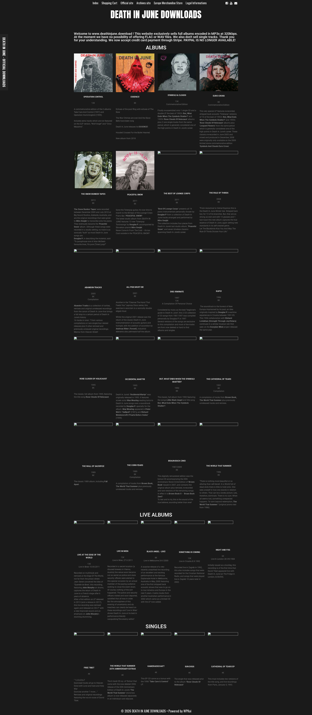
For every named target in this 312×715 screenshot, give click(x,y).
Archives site (143, 3)
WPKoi (187, 710)
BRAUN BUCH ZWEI (177, 461)
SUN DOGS (189, 666)
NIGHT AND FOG (223, 550)
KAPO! (219, 291)
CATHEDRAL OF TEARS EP (223, 666)
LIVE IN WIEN (122, 551)
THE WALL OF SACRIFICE (93, 466)
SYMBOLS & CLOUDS (177, 95)
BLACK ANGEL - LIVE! (156, 551)
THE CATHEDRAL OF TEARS (218, 379)
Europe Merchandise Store (168, 3)
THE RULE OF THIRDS (218, 193)
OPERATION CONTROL (93, 97)
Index (95, 3)
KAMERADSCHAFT (156, 666)
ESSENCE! (135, 97)
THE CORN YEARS (135, 465)
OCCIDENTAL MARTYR (135, 379)
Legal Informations (196, 3)
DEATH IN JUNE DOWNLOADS (156, 14)
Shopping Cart (109, 3)
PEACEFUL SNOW (135, 195)
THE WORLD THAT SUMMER (218, 466)
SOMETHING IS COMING (189, 552)
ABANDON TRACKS (93, 287)
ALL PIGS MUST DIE (135, 287)
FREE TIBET (89, 668)
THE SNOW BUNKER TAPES (93, 194)
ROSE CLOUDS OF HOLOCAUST (93, 379)
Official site (127, 3)
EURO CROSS (219, 96)
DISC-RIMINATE (177, 292)
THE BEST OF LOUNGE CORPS (177, 193)
